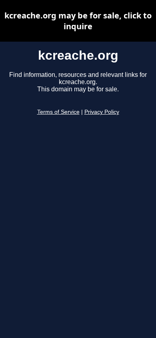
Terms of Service (58, 112)
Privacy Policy (101, 112)
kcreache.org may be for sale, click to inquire (78, 21)
